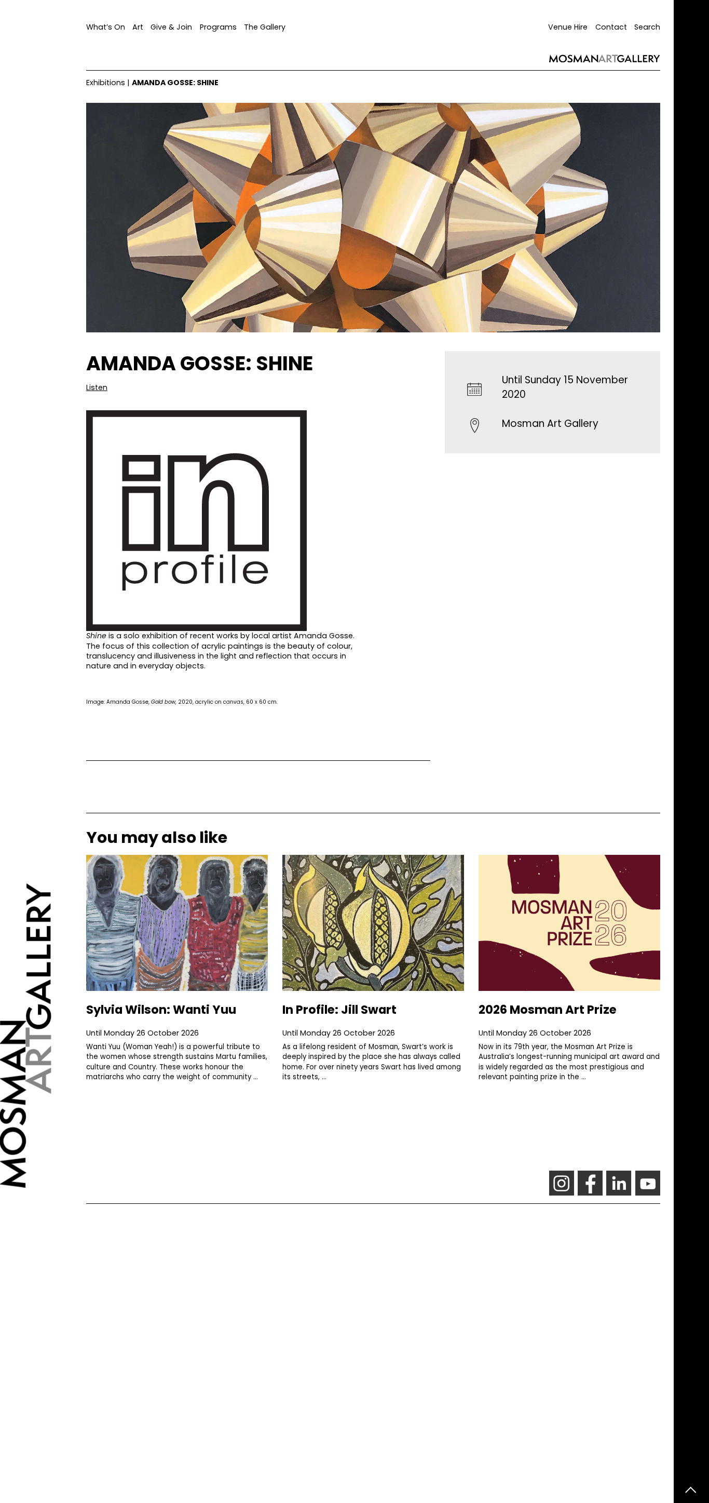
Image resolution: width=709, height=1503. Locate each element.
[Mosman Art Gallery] (43, 751)
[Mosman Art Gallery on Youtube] (647, 1183)
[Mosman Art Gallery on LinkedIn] (618, 1183)
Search (647, 27)
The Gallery (264, 27)
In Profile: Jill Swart (339, 1009)
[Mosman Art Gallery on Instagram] (561, 1183)
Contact (611, 27)
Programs (218, 27)
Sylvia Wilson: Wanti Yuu (161, 1009)
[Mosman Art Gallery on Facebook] (590, 1183)
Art (137, 27)
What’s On (105, 27)
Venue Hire (568, 27)
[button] (96, 387)
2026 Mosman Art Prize (548, 1009)
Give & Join (171, 27)
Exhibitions (105, 82)
